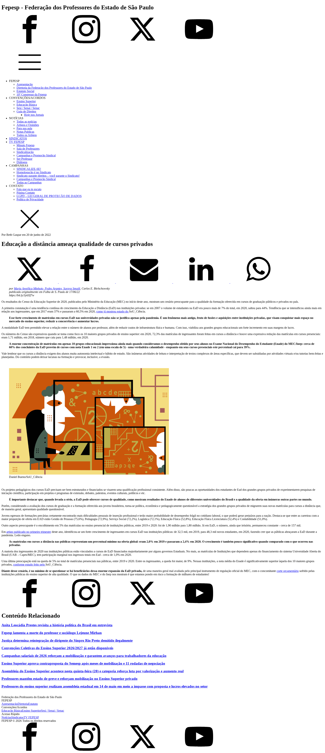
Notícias (6, 717)
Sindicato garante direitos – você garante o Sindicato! (48, 175)
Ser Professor (24, 158)
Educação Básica (27, 104)
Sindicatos (17, 717)
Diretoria (23, 703)
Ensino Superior (26, 101)
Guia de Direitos (26, 111)
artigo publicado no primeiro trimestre (28, 531)
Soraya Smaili (71, 288)
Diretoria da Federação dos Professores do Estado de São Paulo (54, 87)
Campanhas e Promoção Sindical (36, 155)
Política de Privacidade (30, 199)
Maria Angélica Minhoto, (29, 288)
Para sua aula (24, 128)
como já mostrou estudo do (112, 311)
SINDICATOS (18, 138)
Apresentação (25, 84)
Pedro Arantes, (54, 288)
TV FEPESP (16, 141)
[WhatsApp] (258, 282)
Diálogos (22, 162)
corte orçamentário (288, 571)
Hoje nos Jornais (34, 114)
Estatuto (33, 703)
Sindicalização (25, 152)
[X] (30, 282)
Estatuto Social (25, 91)
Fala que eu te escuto (29, 189)
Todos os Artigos (27, 135)
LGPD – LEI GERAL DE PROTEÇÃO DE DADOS (49, 196)
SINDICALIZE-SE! (29, 169)
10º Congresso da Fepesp (32, 94)
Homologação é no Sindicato (34, 172)
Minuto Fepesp (25, 145)
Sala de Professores (28, 148)
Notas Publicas (25, 131)
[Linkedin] (201, 282)
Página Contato (26, 192)
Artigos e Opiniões (28, 125)
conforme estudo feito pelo (29, 564)
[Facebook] (87, 282)
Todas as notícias (27, 121)
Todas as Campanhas (29, 182)
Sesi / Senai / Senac (28, 108)
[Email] (144, 282)
